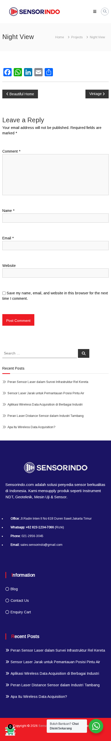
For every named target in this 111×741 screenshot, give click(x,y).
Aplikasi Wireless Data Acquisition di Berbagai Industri (45, 404)
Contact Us (20, 600)
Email (8, 238)
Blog (14, 589)
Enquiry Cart (21, 612)
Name (8, 211)
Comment (11, 151)
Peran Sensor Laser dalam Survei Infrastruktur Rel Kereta (47, 382)
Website (9, 266)
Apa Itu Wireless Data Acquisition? (31, 427)
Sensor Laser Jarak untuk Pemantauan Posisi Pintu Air (45, 393)
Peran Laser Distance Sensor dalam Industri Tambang (45, 416)
